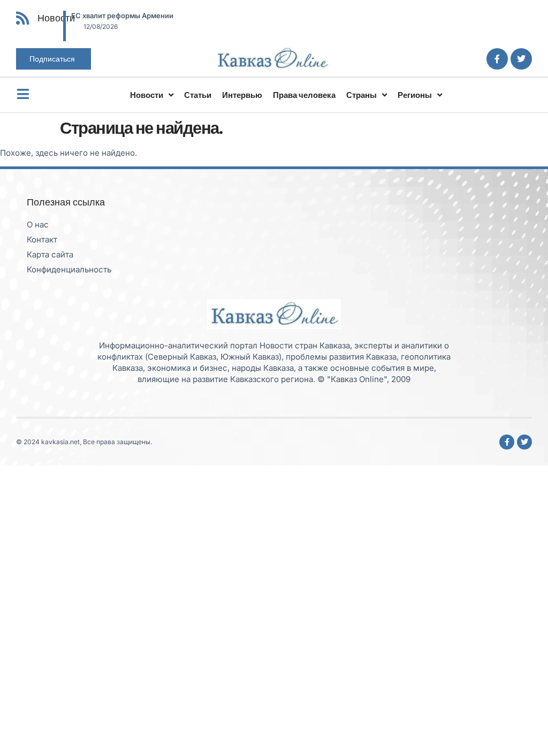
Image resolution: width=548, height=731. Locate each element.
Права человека (304, 95)
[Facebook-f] (497, 59)
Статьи (197, 95)
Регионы (415, 95)
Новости (146, 95)
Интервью (242, 95)
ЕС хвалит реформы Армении (122, 15)
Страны (361, 95)
